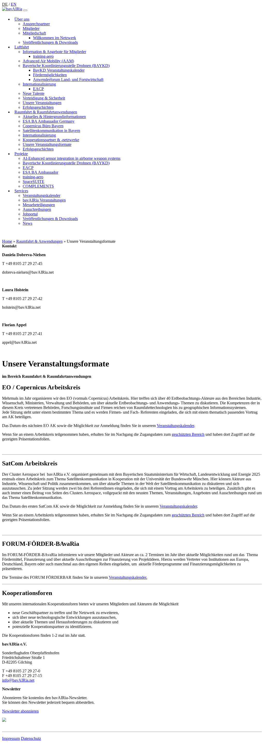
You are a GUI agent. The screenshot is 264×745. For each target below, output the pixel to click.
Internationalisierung (39, 84)
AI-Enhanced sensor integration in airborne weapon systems (71, 158)
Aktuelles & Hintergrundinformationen (54, 116)
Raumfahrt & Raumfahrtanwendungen (45, 112)
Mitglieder (31, 28)
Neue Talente (33, 93)
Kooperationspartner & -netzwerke (51, 140)
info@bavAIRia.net (18, 680)
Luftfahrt (21, 47)
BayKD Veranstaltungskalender (59, 70)
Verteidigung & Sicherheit (44, 98)
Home (7, 241)
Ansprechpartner (36, 24)
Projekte (21, 154)
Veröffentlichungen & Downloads (50, 42)
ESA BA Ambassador (40, 172)
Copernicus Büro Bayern (43, 126)
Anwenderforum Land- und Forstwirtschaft (68, 79)
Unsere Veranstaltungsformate (47, 144)
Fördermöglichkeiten (50, 75)
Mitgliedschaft (34, 33)
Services (21, 191)
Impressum (11, 738)
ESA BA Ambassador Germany (49, 121)
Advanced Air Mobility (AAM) (48, 61)
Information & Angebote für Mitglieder (54, 51)
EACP (38, 89)
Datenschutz (31, 738)
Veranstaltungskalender (41, 195)
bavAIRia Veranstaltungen (44, 200)
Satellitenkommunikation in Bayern (51, 130)
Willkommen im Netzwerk (54, 38)
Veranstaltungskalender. (128, 577)
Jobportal (30, 214)
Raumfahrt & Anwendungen (39, 241)
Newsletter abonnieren (20, 711)
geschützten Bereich (188, 434)
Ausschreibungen (37, 209)
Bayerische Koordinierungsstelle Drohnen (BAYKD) (66, 65)
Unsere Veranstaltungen (42, 103)
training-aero (43, 56)
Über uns (21, 19)
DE (5, 4)
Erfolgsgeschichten (38, 107)
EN (13, 4)
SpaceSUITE (33, 181)
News (27, 223)
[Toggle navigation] (25, 10)
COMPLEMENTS (38, 186)
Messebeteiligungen (39, 205)
